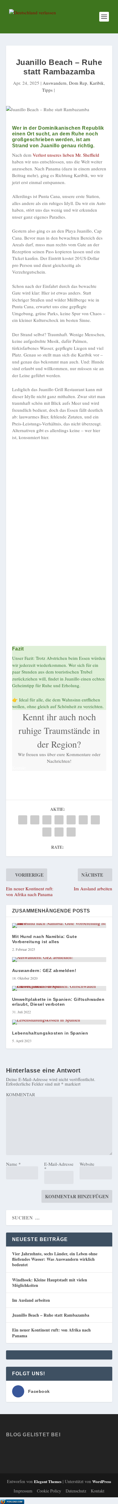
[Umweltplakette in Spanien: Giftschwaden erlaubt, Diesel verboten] (59, 988)
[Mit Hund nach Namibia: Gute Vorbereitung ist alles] (59, 925)
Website (87, 1164)
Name (13, 1164)
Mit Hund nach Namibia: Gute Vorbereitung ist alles (44, 939)
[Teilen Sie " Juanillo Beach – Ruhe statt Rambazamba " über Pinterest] (71, 820)
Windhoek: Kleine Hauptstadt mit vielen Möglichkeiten (49, 1282)
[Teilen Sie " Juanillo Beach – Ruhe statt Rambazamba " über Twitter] (35, 820)
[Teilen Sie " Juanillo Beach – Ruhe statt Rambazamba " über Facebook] (23, 820)
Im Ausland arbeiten (31, 1300)
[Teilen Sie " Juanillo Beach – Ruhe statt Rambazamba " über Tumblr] (59, 820)
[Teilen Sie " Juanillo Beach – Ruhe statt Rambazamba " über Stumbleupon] (47, 832)
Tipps (47, 90)
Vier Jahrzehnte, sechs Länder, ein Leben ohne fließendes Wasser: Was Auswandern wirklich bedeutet (54, 1259)
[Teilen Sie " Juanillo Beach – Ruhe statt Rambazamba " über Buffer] (95, 820)
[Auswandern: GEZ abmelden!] (59, 959)
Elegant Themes (47, 1481)
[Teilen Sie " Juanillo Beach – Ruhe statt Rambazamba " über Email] (59, 832)
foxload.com (14, 1502)
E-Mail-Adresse (59, 1166)
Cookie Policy (49, 1491)
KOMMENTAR (20, 1094)
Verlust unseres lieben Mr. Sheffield (65, 155)
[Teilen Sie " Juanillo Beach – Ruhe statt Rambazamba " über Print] (71, 832)
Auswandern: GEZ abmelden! (44, 970)
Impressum (23, 1491)
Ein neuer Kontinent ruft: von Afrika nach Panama (51, 1333)
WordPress (101, 1481)
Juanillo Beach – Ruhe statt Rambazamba (50, 1315)
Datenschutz (76, 1491)
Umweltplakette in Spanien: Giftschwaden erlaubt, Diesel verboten (58, 1002)
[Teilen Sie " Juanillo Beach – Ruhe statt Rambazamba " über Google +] (47, 820)
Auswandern (55, 83)
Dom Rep (78, 83)
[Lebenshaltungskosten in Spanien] (59, 1022)
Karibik (97, 83)
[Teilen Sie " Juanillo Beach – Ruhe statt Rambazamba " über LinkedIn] (83, 820)
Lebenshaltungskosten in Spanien (50, 1033)
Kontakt (97, 1491)
